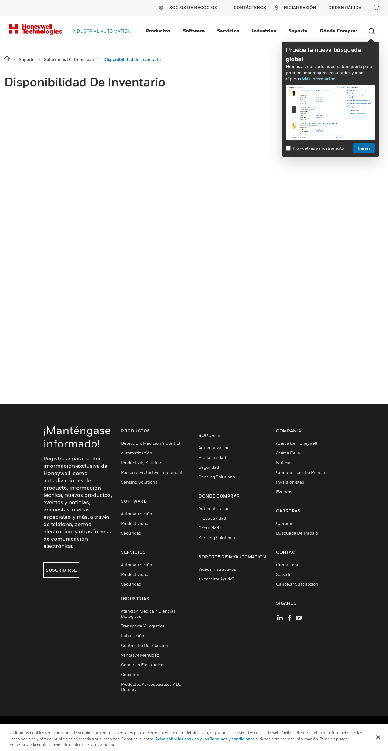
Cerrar (364, 148)
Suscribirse (61, 570)
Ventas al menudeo (140, 655)
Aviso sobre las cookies (177, 738)
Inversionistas (290, 481)
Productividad (134, 523)
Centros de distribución (144, 645)
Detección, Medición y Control (150, 443)
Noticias (284, 462)
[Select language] (161, 7)
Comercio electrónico (142, 664)
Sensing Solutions (139, 481)
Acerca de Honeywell (296, 443)
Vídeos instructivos (217, 569)
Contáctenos (289, 564)
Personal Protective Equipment (151, 472)
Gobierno (130, 674)
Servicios (228, 31)
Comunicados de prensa (300, 472)
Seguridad (131, 532)
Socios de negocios (193, 7)
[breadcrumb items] (7, 59)
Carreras (284, 523)
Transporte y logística (143, 625)
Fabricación (132, 635)
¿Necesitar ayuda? (216, 578)
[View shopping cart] (376, 7)
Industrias (264, 31)
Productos (158, 31)
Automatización (136, 452)
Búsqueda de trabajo (297, 532)
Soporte (297, 31)
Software (194, 31)
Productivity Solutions (143, 462)
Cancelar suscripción (297, 583)
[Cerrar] (378, 737)
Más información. (319, 78)
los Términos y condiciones (229, 738)
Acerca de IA (288, 452)
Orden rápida (344, 7)
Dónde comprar (338, 31)
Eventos (284, 491)
